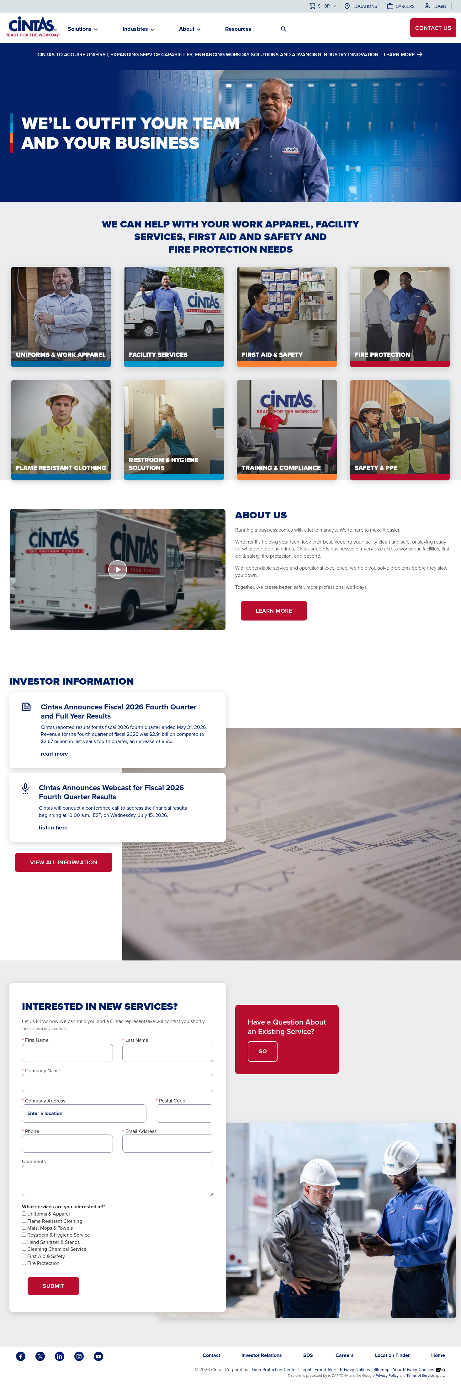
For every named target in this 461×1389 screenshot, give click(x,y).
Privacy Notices (355, 1369)
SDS (308, 1355)
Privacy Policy (387, 1375)
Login (439, 6)
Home (438, 1355)
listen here (64, 827)
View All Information (63, 862)
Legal (305, 1369)
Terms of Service (420, 1375)
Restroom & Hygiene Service (58, 1234)
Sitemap (381, 1369)
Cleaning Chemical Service (56, 1248)
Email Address (140, 1131)
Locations (365, 6)
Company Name (42, 1070)
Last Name (136, 1039)
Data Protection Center (274, 1369)
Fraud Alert (325, 1369)
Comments (34, 1161)
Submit (53, 1286)
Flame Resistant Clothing (54, 1220)
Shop (324, 6)
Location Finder (392, 1355)
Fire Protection (43, 1263)
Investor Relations (261, 1355)
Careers (405, 6)
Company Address (45, 1100)
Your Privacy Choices (414, 1369)
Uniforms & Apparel (48, 1213)
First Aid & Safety (45, 1256)
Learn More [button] (274, 611)
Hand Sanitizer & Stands (53, 1242)
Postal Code (172, 1100)
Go (262, 1051)
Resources (238, 29)
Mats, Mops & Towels (49, 1227)
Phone (32, 1131)
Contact (433, 28)
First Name (37, 1039)
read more (54, 754)
